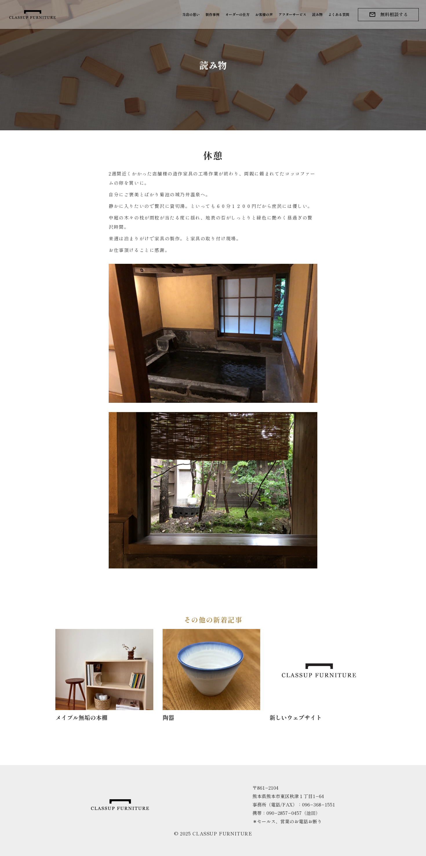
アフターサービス (292, 14)
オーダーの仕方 (237, 14)
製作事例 (212, 14)
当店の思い (191, 14)
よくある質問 (338, 14)
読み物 (317, 14)
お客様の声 (264, 14)
